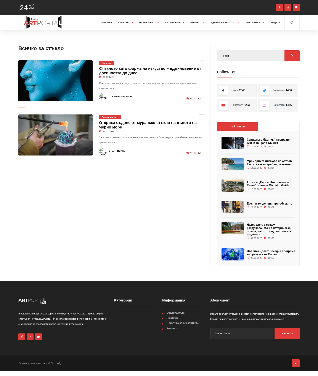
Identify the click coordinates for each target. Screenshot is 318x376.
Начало (106, 22)
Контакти (172, 328)
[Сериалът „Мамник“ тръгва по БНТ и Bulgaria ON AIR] (233, 143)
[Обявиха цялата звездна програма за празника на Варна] (233, 254)
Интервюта (173, 22)
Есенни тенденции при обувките (269, 203)
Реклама (172, 317)
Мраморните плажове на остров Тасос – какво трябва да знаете (269, 162)
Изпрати (287, 333)
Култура (123, 22)
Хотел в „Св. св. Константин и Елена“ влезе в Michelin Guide (268, 184)
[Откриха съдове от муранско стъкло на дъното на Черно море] (55, 134)
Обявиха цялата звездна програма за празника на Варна (271, 252)
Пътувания (253, 22)
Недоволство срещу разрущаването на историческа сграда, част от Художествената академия (269, 229)
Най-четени (238, 126)
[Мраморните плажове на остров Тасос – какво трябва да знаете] (233, 164)
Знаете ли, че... (110, 117)
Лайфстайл (147, 22)
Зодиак (276, 22)
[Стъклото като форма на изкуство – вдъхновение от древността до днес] (55, 80)
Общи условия (176, 312)
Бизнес (195, 22)
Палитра (106, 63)
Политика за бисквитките (183, 323)
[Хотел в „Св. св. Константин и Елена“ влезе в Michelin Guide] (233, 185)
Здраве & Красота (223, 22)
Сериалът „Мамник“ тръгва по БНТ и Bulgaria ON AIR (268, 141)
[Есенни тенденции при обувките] (233, 207)
